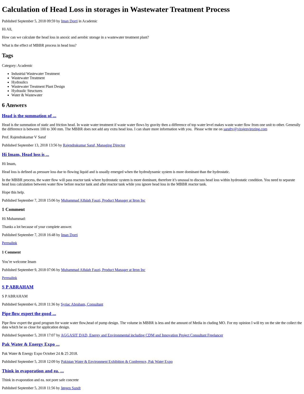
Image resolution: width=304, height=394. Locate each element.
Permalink (9, 243)
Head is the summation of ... (29, 115)
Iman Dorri (69, 21)
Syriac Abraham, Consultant (82, 304)
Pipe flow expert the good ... (29, 313)
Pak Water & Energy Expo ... (31, 344)
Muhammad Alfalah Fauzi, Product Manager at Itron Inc (103, 200)
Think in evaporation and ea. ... (33, 370)
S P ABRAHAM (17, 286)
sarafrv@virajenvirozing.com (245, 129)
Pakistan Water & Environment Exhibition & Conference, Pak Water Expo (117, 362)
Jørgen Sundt (71, 388)
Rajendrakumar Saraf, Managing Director (94, 145)
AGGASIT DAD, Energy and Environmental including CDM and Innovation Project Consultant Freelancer (142, 335)
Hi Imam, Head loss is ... (25, 154)
